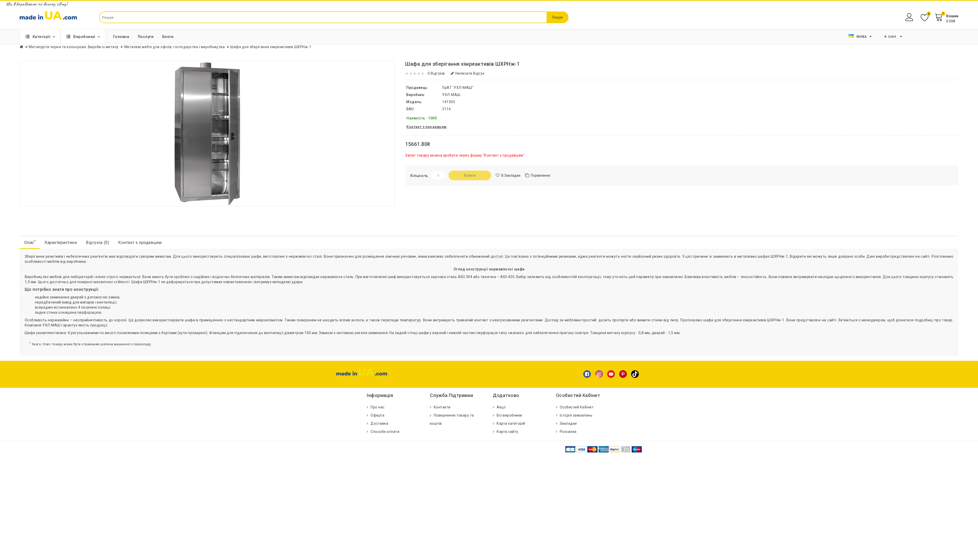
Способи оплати (385, 432)
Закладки (568, 423)
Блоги (168, 36)
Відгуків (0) (97, 242)
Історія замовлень (576, 415)
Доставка (379, 423)
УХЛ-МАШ (451, 95)
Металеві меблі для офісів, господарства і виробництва (174, 47)
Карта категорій (511, 423)
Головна (121, 36)
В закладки (510, 175)
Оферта (377, 415)
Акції (501, 407)
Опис (30, 242)
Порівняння (540, 175)
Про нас (378, 407)
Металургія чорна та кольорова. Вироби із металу (74, 47)
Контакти (442, 407)
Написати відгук (469, 73)
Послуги (146, 36)
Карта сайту (507, 432)
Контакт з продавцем (140, 242)
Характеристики (61, 242)
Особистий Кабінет (577, 407)
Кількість (419, 176)
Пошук (557, 17)
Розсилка (568, 432)
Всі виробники (509, 415)
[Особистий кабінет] (909, 17)
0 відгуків (436, 73)
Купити (470, 175)
